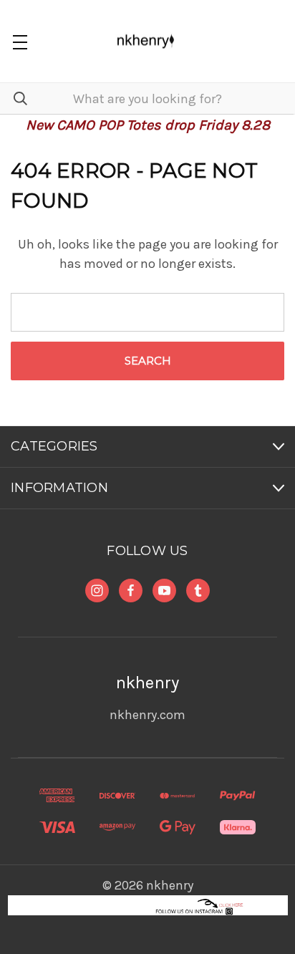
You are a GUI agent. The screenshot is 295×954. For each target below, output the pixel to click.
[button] (148, 905)
